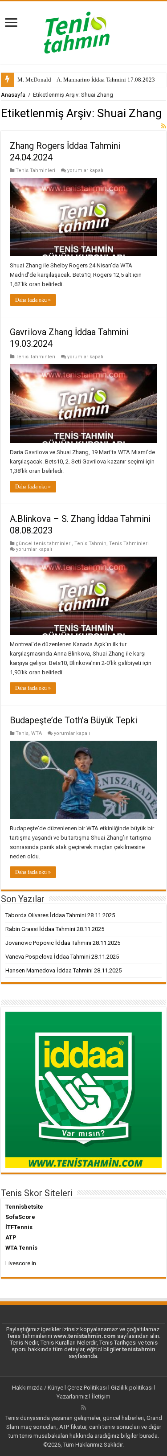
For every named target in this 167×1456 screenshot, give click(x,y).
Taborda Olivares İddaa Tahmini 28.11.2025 (60, 915)
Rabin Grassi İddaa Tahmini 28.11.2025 (54, 929)
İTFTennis (19, 1227)
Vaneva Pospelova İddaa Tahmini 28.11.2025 (62, 956)
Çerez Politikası (87, 1387)
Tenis (22, 733)
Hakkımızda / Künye (37, 1387)
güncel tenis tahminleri (44, 543)
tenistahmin (138, 1349)
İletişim (101, 1396)
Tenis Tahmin (90, 543)
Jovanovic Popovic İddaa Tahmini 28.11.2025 (62, 942)
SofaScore (20, 1217)
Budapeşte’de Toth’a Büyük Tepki (73, 720)
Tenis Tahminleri (35, 170)
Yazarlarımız (72, 1396)
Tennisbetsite (24, 1206)
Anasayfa (13, 94)
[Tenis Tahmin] (83, 31)
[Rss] (83, 1407)
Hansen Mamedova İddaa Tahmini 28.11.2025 (63, 970)
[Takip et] (163, 126)
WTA (36, 733)
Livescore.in (20, 1263)
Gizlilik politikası (132, 1387)
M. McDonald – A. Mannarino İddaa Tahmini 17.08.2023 (86, 79)
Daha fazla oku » (33, 300)
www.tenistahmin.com (84, 1336)
